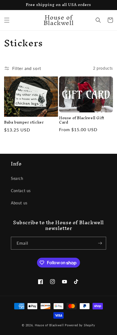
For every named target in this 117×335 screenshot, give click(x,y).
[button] (7, 20)
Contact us (21, 190)
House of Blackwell (49, 325)
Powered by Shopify (80, 325)
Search (17, 178)
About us (19, 203)
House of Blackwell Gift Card (81, 120)
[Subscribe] (100, 243)
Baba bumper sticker (24, 122)
